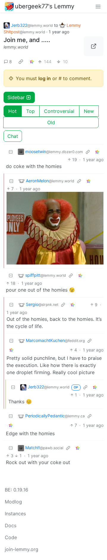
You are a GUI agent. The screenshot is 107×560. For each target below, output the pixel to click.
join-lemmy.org (21, 549)
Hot (12, 111)
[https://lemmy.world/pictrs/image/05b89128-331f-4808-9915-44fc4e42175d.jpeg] (93, 46)
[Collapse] (10, 151)
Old (51, 122)
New (89, 111)
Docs (10, 525)
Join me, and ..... (27, 39)
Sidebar (16, 97)
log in (44, 78)
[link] (21, 61)
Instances (15, 514)
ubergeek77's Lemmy (44, 6)
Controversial (59, 111)
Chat (12, 136)
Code (11, 537)
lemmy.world (16, 46)
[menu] (98, 6)
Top (30, 111)
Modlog (13, 502)
